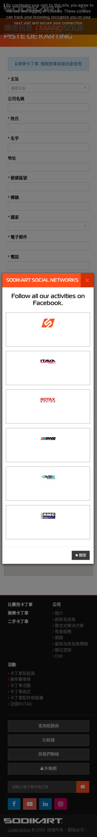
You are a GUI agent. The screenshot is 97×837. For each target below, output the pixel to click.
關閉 (82, 555)
